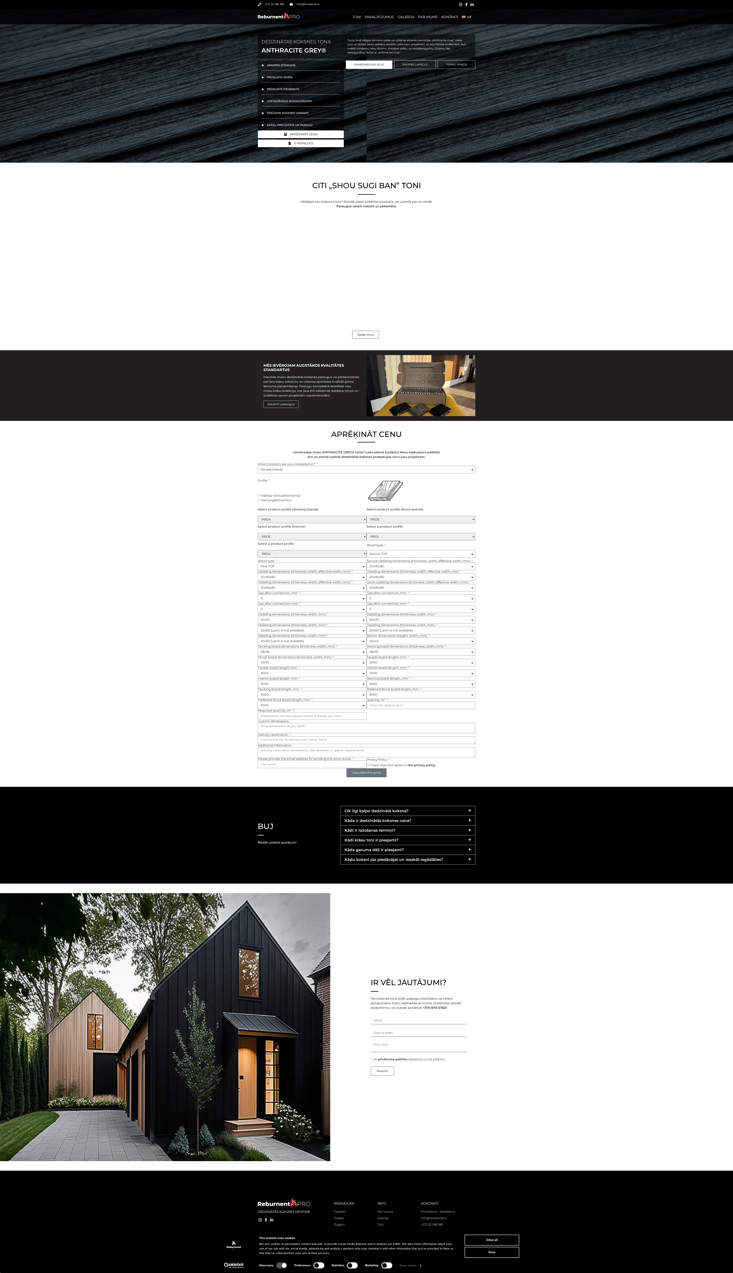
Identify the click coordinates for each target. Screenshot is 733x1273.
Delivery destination (273, 734)
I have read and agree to (403, 765)
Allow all (492, 1240)
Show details (408, 1265)
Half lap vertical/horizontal (280, 495)
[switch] (318, 1265)
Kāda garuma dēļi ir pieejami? (374, 850)
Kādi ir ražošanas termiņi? (370, 830)
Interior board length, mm (386, 667)
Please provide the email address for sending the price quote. (305, 758)
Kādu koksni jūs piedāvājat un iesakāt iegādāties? (394, 859)
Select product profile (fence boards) (394, 509)
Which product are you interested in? (287, 464)
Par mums (427, 17)
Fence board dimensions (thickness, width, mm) (295, 657)
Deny (491, 1252)
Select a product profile (384, 526)
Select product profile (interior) (281, 526)
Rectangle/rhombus (276, 500)
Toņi (357, 17)
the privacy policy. (422, 765)
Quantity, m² (376, 699)
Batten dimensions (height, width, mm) (397, 635)
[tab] (369, 65)
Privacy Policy (377, 759)
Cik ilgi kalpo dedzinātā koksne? (377, 811)
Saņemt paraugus (281, 404)
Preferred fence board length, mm (393, 689)
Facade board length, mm (386, 657)
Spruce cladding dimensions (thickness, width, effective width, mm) (418, 561)
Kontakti (449, 17)
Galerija (406, 17)
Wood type (375, 545)
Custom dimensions (273, 721)
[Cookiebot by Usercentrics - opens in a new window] (234, 1265)
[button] (408, 811)
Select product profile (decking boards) (288, 509)
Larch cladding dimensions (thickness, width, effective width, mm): (417, 582)
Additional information (275, 745)
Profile (263, 480)
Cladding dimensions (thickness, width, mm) (292, 614)
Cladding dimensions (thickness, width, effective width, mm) (304, 571)
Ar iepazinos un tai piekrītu (409, 1059)
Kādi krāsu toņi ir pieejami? (372, 840)
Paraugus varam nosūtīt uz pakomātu (366, 206)
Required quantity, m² (275, 710)
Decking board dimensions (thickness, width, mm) (297, 646)
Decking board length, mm (387, 678)
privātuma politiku (393, 1059)
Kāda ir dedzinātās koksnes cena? (378, 820)
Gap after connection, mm (278, 593)
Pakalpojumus (379, 17)
